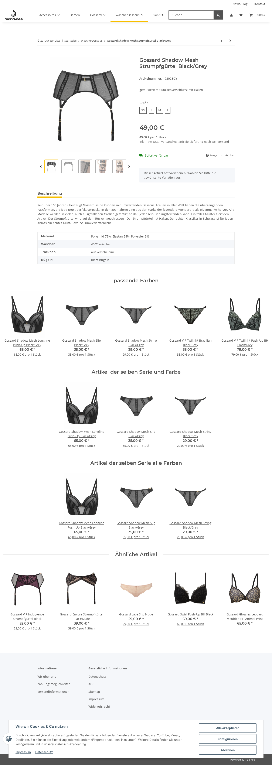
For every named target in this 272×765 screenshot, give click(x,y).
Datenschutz (44, 752)
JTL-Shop (250, 759)
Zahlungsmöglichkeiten (54, 684)
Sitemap (94, 692)
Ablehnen (228, 750)
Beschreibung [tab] (49, 193)
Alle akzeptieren (227, 728)
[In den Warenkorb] (40, 54)
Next (129, 167)
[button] (231, 15)
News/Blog (240, 4)
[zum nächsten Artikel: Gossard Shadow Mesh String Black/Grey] (230, 40)
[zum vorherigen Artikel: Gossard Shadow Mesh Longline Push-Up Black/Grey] (221, 40)
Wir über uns (46, 677)
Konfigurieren (228, 739)
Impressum (23, 752)
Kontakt (259, 4)
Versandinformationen (53, 692)
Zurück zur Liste (50, 40)
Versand (223, 142)
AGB (91, 684)
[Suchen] (218, 15)
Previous (40, 167)
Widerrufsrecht (99, 706)
